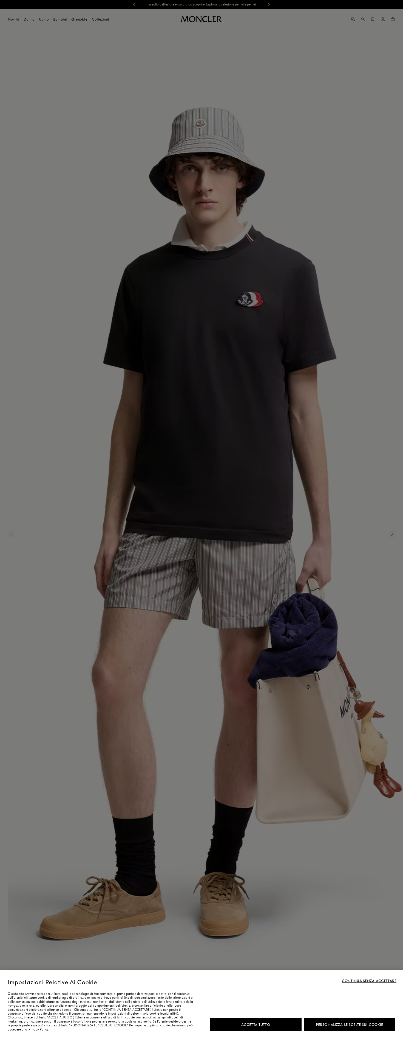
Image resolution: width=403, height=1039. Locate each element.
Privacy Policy (39, 1029)
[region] (201, 1004)
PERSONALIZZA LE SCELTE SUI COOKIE (349, 1024)
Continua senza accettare (369, 981)
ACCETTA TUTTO (255, 1024)
